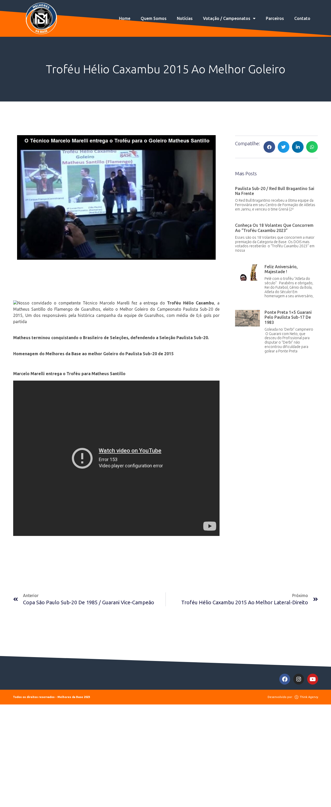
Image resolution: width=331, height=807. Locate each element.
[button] (269, 147)
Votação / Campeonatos (226, 18)
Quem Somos (154, 18)
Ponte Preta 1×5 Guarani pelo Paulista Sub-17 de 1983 (288, 317)
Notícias (185, 18)
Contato (302, 18)
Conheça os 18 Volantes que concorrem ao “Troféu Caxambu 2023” (274, 227)
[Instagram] (298, 679)
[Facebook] (284, 679)
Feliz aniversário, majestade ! (281, 269)
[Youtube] (312, 679)
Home (124, 18)
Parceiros (275, 18)
